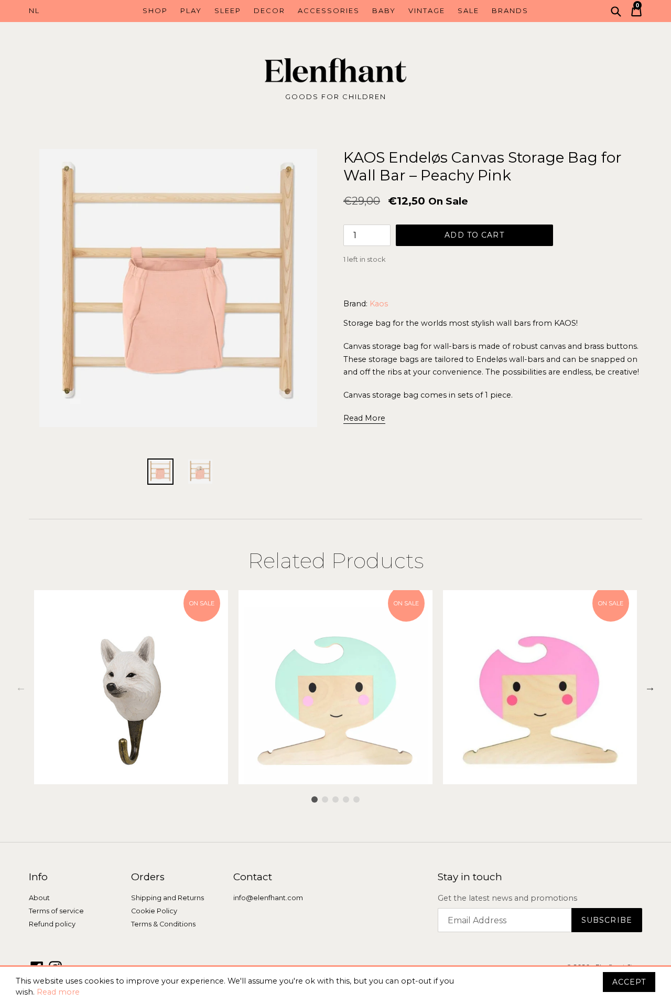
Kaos (379, 303)
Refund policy (52, 924)
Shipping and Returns (167, 898)
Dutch (67, 11)
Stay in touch (470, 877)
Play (191, 10)
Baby (384, 10)
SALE (468, 10)
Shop (155, 10)
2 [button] (325, 799)
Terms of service (56, 911)
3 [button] (335, 799)
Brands (510, 10)
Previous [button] (21, 687)
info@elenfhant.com (268, 898)
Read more (58, 992)
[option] (131, 687)
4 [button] (346, 799)
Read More (364, 418)
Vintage (426, 10)
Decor (269, 10)
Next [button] (650, 687)
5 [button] (356, 799)
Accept (629, 982)
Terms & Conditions (163, 924)
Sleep (227, 10)
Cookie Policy (154, 911)
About (39, 898)
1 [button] (314, 799)
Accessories (329, 10)
